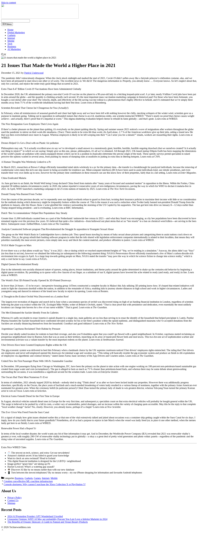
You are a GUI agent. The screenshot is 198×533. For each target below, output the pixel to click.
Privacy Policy (14, 497)
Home (10, 29)
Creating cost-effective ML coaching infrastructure (28, 481)
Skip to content (8, 2)
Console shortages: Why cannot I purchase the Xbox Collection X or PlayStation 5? (45, 484)
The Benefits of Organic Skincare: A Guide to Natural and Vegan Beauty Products (47, 522)
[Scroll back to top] (2, 530)
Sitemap (11, 503)
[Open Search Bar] (3, 55)
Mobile (10, 41)
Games (37, 478)
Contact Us (12, 500)
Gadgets (11, 35)
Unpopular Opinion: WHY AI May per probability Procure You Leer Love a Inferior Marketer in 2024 (57, 519)
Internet (11, 38)
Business (11, 46)
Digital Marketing (16, 32)
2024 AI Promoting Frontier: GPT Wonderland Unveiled (35, 516)
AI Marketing (14, 49)
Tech (9, 43)
